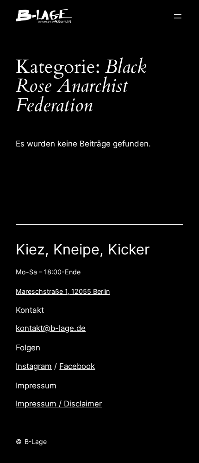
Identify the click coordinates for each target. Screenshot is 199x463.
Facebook (77, 366)
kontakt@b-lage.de (51, 328)
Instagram (34, 366)
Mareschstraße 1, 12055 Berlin (63, 291)
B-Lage (36, 441)
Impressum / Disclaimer (59, 403)
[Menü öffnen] (177, 16)
